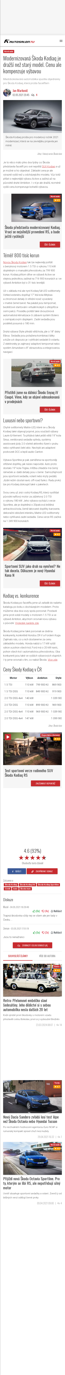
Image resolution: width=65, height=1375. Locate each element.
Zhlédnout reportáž (45, 783)
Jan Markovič (20, 90)
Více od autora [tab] (47, 956)
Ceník (7, 889)
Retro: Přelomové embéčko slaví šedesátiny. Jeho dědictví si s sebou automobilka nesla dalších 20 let (27, 1004)
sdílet (18, 871)
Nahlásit (57, 911)
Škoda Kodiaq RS (27, 885)
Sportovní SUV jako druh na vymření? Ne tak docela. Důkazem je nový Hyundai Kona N (32, 570)
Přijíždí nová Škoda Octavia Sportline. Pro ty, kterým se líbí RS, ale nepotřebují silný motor (31, 1183)
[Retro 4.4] (32, 980)
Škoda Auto (25, 889)
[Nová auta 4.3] (36, 372)
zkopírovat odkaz (44, 871)
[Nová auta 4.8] (32, 1158)
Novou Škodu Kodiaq (15, 262)
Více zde (52, 659)
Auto (15, 889)
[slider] (32, 857)
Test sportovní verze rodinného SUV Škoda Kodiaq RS (29, 773)
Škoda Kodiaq (11, 885)
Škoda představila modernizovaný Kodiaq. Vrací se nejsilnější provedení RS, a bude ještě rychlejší (32, 231)
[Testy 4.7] (32, 1096)
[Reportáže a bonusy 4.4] (32, 748)
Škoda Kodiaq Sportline (48, 885)
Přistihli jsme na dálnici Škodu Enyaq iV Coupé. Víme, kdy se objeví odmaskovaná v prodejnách (32, 396)
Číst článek (49, 244)
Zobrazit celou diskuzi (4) (34, 945)
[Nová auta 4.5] (36, 207)
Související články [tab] (18, 956)
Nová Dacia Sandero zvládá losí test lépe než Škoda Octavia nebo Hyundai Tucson (31, 1119)
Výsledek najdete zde (27, 623)
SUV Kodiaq (48, 166)
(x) (37, 911)
